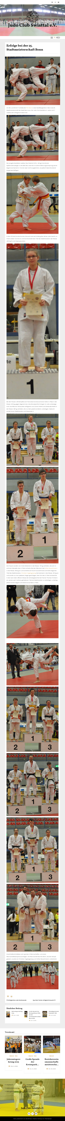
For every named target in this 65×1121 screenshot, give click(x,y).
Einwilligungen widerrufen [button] (30, 1095)
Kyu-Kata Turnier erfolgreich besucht (43, 1000)
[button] (54, 37)
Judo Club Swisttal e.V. (32, 25)
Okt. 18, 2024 (53, 1015)
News (16, 1055)
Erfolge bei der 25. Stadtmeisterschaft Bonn (24, 48)
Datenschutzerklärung (13, 1088)
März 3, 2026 (16, 1015)
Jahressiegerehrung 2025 (13, 1060)
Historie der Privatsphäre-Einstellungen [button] (32, 1090)
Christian (24, 573)
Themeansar (48, 1118)
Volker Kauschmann (51, 568)
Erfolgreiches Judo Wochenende (17, 1000)
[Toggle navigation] (51, 37)
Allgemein (11, 1055)
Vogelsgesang (31, 573)
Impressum (9, 1084)
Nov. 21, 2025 (33, 1020)
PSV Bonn (29, 108)
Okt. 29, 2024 (52, 1069)
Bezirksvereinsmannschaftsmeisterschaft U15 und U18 (51, 1063)
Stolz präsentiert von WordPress (22, 1118)
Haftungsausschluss (12, 1091)
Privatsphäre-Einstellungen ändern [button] (30, 1085)
